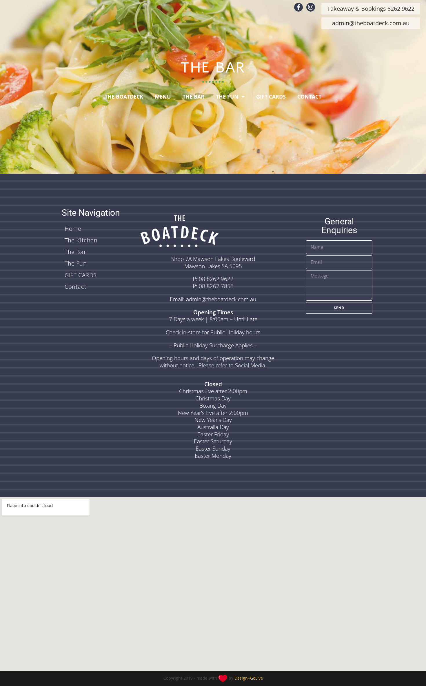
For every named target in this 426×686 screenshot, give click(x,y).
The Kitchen (81, 240)
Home (73, 229)
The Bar (193, 96)
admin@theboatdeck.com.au (370, 23)
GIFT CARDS (271, 96)
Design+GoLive (248, 678)
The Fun (227, 96)
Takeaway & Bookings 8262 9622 (370, 8)
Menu (163, 96)
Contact (309, 96)
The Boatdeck (124, 96)
